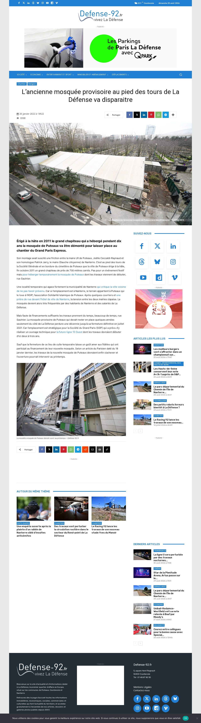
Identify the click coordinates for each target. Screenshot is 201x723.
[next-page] (140, 431)
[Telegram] (166, 115)
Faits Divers (23, 523)
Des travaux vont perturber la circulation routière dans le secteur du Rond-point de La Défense (71, 531)
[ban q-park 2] (100, 48)
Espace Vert (160, 383)
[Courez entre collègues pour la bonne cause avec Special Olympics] (142, 629)
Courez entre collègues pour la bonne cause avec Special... (168, 632)
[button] (180, 74)
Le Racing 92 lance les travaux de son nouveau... (168, 421)
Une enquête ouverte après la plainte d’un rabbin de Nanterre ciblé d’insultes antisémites (34, 531)
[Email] (92, 449)
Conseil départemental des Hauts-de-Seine (167, 364)
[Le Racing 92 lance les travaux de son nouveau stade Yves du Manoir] (109, 509)
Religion (32, 83)
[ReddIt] (85, 449)
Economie (158, 604)
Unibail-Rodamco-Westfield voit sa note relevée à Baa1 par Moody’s (166, 612)
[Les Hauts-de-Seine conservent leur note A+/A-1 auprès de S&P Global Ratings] (142, 367)
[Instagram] (42, 3)
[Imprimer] (100, 449)
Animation (158, 345)
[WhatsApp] (158, 115)
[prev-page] (135, 431)
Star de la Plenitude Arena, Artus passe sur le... (167, 575)
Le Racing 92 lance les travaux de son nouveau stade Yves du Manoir (105, 529)
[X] (137, 115)
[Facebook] (19, 3)
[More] (173, 115)
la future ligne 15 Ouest (69, 331)
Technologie (160, 401)
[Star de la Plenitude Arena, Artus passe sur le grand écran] (142, 572)
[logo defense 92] (100, 15)
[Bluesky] (37, 3)
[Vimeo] (56, 3)
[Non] (197, 718)
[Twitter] (23, 3)
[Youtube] (47, 3)
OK (185, 718)
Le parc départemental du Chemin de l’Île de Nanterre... (169, 389)
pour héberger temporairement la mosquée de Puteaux (53, 274)
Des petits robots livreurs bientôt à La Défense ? (169, 406)
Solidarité (159, 625)
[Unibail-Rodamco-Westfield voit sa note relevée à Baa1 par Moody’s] (142, 608)
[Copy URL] (107, 449)
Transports (160, 551)
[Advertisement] (74, 468)
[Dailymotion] (52, 3)
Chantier (22, 83)
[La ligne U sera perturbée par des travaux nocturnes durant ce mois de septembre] (142, 554)
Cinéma (157, 569)
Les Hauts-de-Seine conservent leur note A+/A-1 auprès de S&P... (167, 371)
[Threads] (33, 3)
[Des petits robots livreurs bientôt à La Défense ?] (142, 404)
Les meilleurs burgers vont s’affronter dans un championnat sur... (168, 352)
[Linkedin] (28, 3)
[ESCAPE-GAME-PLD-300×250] (158, 309)
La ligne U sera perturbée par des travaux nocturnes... (168, 557)
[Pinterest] (151, 115)
